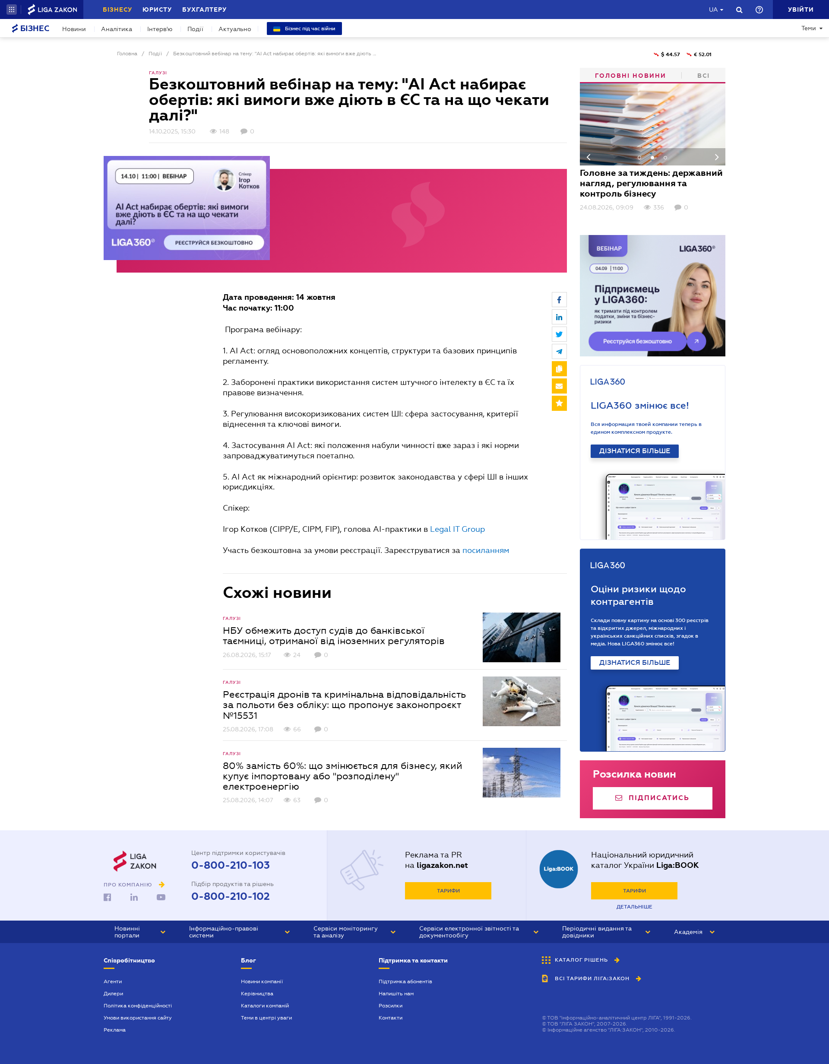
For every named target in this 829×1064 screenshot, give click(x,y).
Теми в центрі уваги (266, 1018)
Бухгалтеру (204, 9)
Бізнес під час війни (309, 28)
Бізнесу (117, 9)
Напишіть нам (396, 994)
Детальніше (634, 907)
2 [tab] (652, 157)
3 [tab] (665, 157)
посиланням (485, 550)
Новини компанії (262, 981)
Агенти (113, 981)
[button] (11, 9)
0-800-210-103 (230, 865)
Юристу (157, 9)
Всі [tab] (703, 75)
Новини (74, 28)
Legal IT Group (457, 529)
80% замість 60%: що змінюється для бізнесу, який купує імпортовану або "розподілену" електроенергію (342, 775)
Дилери (113, 994)
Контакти (390, 1018)
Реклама (115, 1030)
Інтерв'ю (159, 28)
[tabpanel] (653, 147)
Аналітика (116, 28)
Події (195, 28)
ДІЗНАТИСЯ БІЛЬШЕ (634, 451)
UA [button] (713, 9)
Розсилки (390, 1006)
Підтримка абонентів (405, 981)
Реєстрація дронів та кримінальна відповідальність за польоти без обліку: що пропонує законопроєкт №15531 (344, 704)
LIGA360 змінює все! (640, 405)
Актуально (234, 28)
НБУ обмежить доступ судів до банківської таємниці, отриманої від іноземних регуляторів (334, 635)
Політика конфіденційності (138, 1006)
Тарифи (448, 891)
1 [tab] (639, 157)
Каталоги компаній (265, 1006)
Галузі (158, 72)
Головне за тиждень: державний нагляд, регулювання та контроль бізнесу (651, 183)
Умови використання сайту (138, 1018)
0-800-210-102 (230, 896)
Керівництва (257, 994)
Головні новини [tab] (630, 75)
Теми (808, 28)
